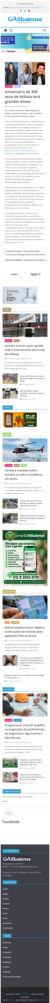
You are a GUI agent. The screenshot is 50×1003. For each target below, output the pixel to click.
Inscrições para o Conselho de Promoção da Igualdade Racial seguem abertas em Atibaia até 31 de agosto (32, 661)
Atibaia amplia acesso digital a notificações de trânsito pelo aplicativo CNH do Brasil (25, 631)
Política (5, 899)
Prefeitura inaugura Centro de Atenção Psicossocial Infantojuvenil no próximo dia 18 (25, 253)
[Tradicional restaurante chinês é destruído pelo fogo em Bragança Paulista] (10, 520)
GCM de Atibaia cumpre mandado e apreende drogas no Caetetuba (32, 393)
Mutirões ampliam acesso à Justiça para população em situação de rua (24, 676)
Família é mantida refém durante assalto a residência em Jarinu (23, 474)
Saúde (5, 918)
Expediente (7, 962)
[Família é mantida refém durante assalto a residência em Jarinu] (25, 450)
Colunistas (7, 957)
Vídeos (5, 947)
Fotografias (7, 952)
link (23, 242)
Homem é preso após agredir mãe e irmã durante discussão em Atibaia (25, 350)
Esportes (6, 904)
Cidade (5, 889)
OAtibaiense (25, 106)
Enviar (8, 813)
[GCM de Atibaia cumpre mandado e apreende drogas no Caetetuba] (10, 395)
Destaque (9, 86)
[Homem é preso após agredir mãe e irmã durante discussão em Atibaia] (25, 325)
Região (24, 465)
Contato (6, 967)
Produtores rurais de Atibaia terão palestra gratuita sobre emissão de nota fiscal (31, 762)
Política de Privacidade (12, 977)
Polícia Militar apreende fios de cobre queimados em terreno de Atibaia (32, 378)
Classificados (8, 928)
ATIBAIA (25, 274)
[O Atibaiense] (5, 30)
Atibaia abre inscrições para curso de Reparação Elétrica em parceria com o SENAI (32, 777)
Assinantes (7, 942)
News (7, 622)
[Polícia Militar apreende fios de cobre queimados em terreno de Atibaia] (10, 380)
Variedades (15, 622)
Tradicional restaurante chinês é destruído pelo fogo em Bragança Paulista (32, 518)
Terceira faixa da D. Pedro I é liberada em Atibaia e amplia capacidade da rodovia (31, 503)
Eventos (17, 86)
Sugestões (7, 972)
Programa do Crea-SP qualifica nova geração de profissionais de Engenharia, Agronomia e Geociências (25, 731)
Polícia (17, 340)
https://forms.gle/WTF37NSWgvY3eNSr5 (20, 151)
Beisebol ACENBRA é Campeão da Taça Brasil (25, 260)
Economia (18, 720)
